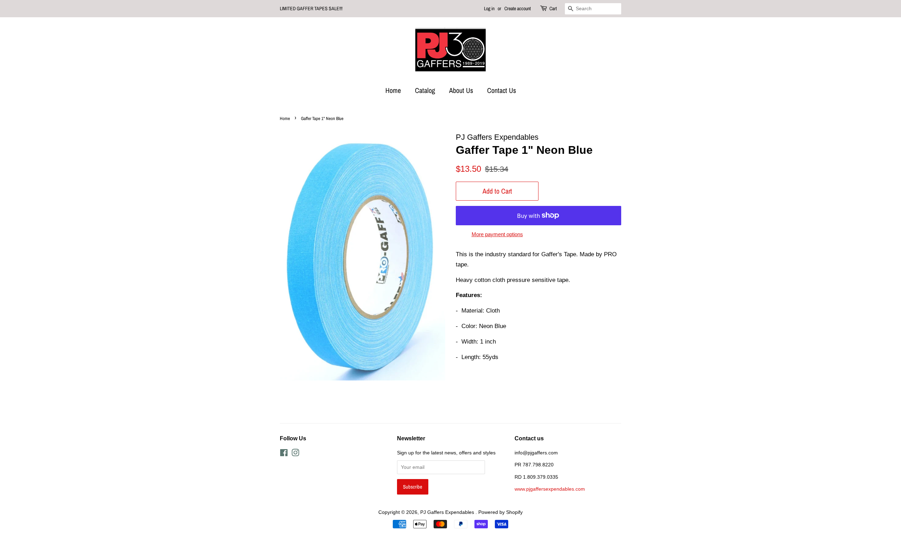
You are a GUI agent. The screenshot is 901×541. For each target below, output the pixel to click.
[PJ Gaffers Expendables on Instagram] (295, 454)
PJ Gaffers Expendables (447, 512)
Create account (517, 8)
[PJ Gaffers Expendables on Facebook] (284, 454)
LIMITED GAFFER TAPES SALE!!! (311, 8)
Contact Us (501, 90)
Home (393, 90)
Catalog (425, 90)
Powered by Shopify (500, 512)
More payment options (497, 234)
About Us (461, 90)
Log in (489, 8)
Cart (553, 8)
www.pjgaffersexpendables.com (550, 489)
